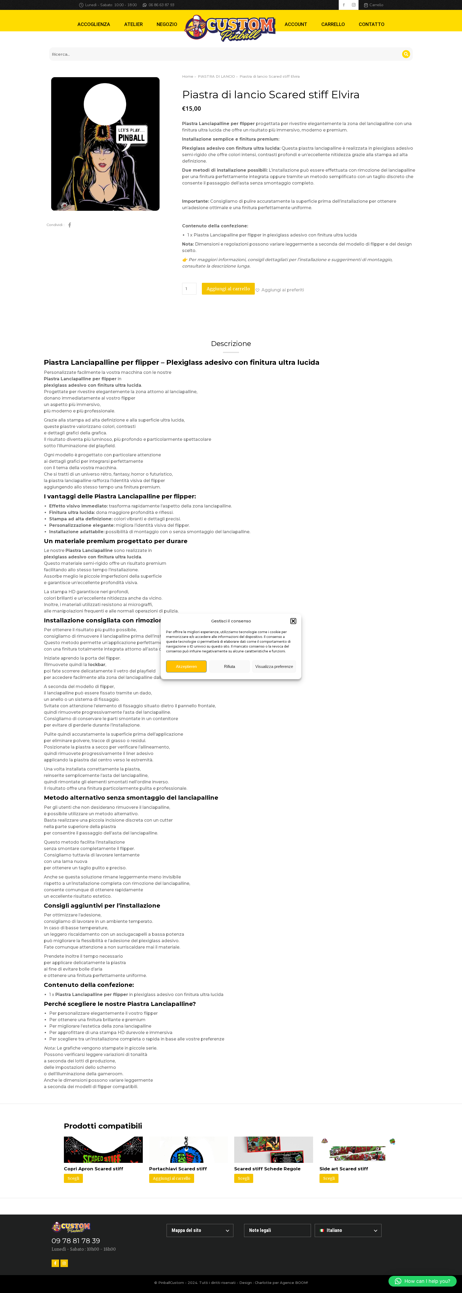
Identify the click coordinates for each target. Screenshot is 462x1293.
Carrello (376, 4)
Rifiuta (229, 666)
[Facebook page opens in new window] (344, 5)
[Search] (406, 54)
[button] (293, 621)
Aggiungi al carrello (228, 288)
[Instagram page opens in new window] (354, 5)
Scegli (73, 1178)
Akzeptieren (186, 666)
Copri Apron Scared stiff (93, 1168)
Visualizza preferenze (274, 666)
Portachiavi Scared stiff (178, 1168)
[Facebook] (55, 1263)
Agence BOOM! (294, 1282)
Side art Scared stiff (343, 1168)
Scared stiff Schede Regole (267, 1168)
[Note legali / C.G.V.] (277, 1230)
